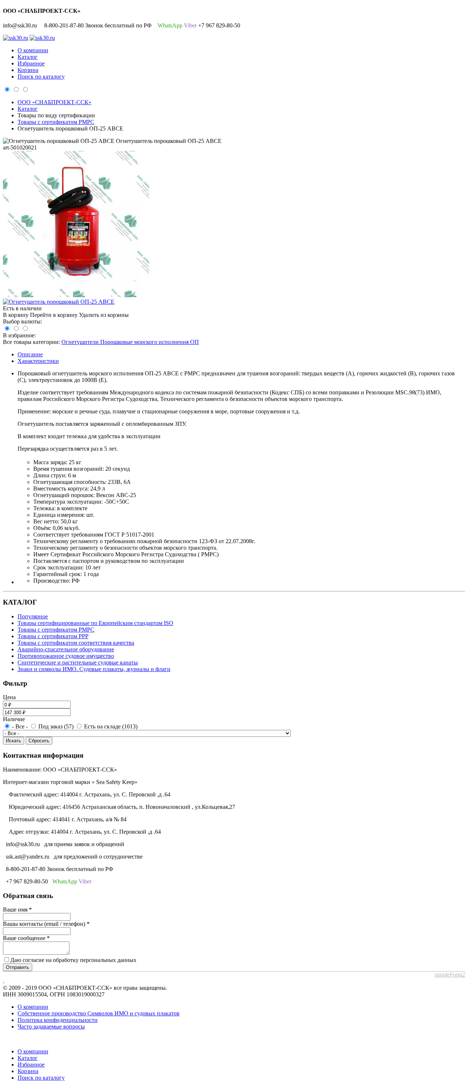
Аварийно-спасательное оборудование (66, 649)
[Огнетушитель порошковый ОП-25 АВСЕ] (76, 295)
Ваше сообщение (26, 938)
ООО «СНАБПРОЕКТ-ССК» (54, 102)
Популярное (33, 616)
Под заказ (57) (55, 726)
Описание (30, 354)
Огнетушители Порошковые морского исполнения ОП (130, 342)
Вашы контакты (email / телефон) (46, 924)
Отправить (17, 967)
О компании (33, 50)
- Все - (20, 726)
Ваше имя (17, 909)
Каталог (28, 57)
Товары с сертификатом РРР (53, 636)
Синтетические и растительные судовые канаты (78, 662)
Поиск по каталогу (41, 76)
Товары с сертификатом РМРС (56, 122)
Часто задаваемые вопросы (51, 1026)
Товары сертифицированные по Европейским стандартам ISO (95, 623)
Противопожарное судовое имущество (66, 656)
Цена (9, 697)
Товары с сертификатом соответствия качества (76, 643)
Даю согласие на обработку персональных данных (73, 960)
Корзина (28, 70)
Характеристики (38, 361)
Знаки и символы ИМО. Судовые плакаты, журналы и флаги (94, 669)
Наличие (14, 719)
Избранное (31, 63)
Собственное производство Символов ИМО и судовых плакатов (99, 1013)
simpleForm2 (450, 975)
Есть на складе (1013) (110, 726)
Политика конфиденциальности (58, 1020)
